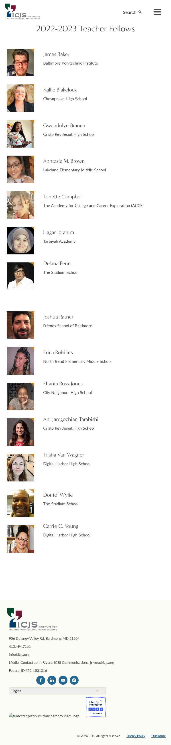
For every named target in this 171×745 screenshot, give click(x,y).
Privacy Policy (135, 736)
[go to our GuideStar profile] (44, 723)
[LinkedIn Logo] (51, 680)
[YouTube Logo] (63, 680)
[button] (132, 10)
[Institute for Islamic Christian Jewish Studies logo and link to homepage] (24, 12)
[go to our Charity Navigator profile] (96, 707)
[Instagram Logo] (74, 680)
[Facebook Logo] (40, 680)
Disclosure (158, 736)
